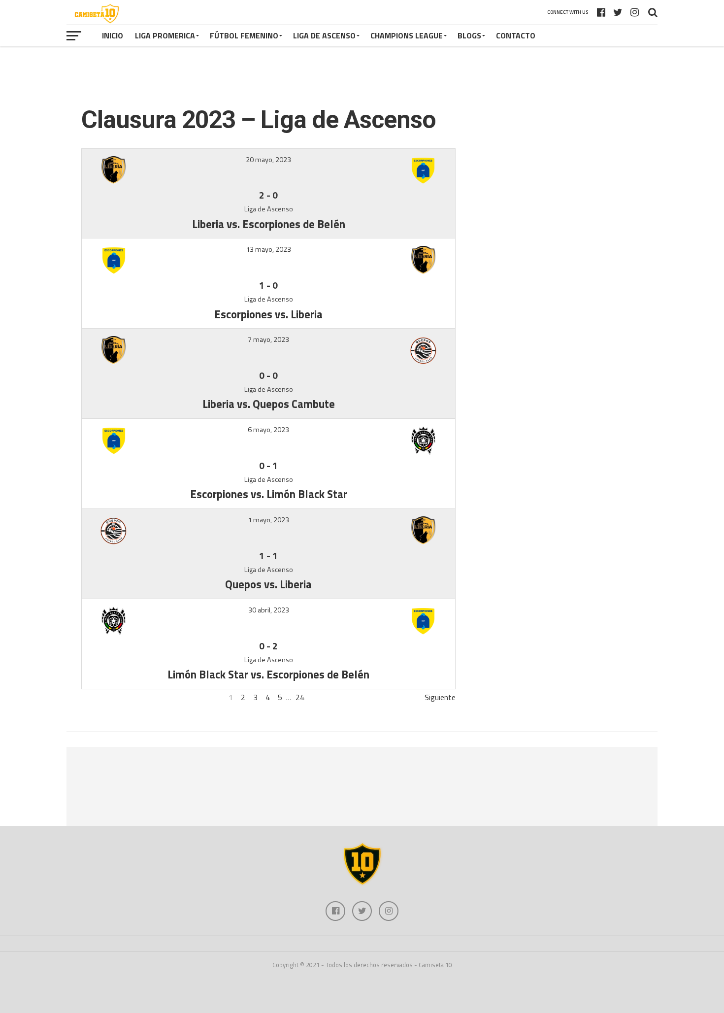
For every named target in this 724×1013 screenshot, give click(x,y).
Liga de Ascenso (324, 35)
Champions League (406, 35)
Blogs (469, 35)
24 (300, 697)
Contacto (515, 35)
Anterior (94, 697)
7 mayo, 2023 (268, 339)
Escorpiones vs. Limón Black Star (268, 494)
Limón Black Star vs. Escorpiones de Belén (268, 674)
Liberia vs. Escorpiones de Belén (268, 224)
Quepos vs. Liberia (268, 584)
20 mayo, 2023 (268, 159)
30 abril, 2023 (268, 610)
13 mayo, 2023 (268, 249)
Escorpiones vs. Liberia (268, 314)
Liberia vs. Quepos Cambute (268, 404)
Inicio (112, 35)
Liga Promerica (165, 35)
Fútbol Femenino (244, 35)
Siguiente (440, 697)
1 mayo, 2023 (268, 519)
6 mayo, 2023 (268, 429)
